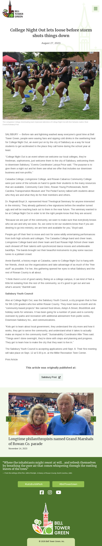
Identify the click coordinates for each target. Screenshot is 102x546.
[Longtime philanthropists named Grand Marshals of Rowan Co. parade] (51, 422)
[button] (95, 8)
